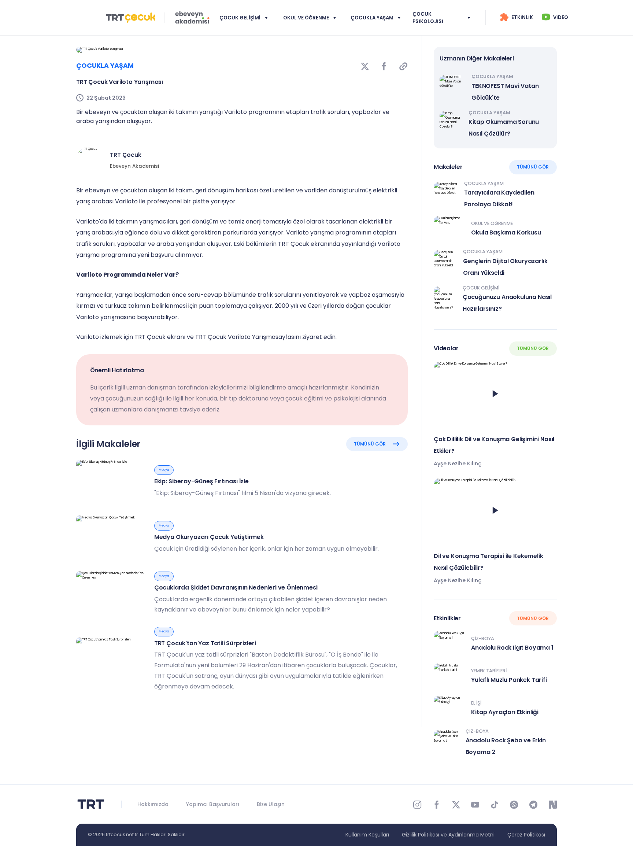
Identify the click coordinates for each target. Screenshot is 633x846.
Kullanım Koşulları (367, 834)
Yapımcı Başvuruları (212, 804)
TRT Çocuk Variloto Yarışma (235, 337)
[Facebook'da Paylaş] (384, 66)
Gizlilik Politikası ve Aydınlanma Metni (448, 834)
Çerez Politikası (526, 834)
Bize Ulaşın (271, 804)
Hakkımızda (153, 804)
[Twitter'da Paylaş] (365, 66)
